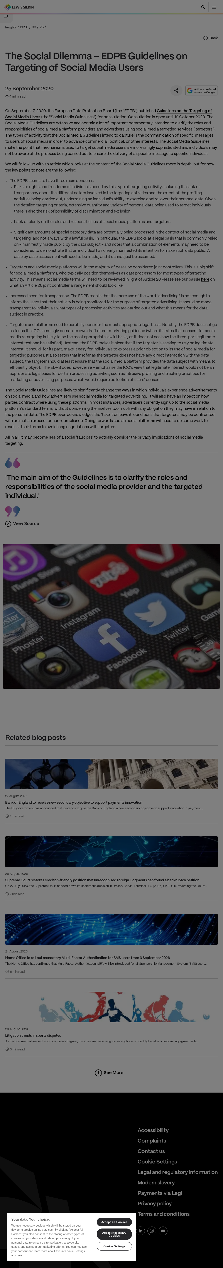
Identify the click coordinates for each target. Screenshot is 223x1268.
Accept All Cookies (114, 1222)
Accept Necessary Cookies (114, 1234)
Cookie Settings (114, 1246)
